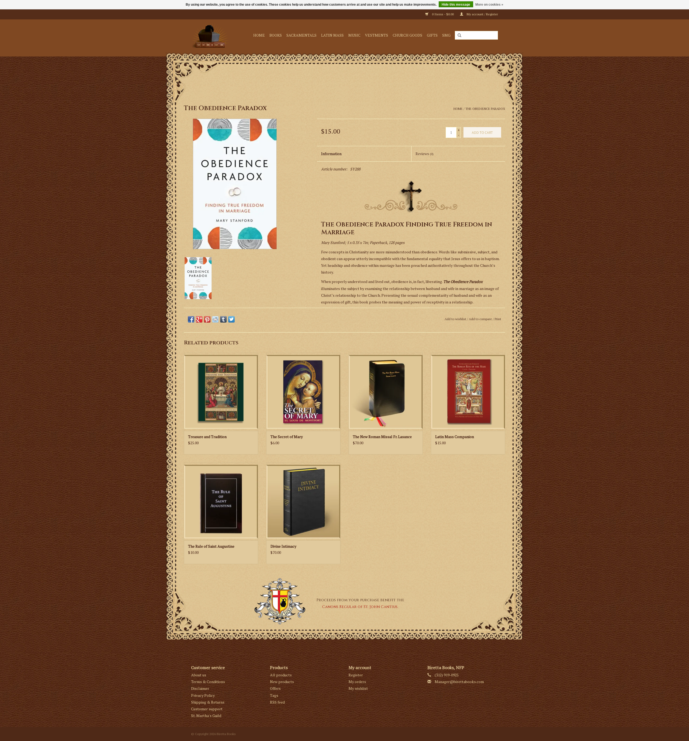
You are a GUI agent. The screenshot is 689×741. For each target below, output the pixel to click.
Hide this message (456, 4)
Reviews (425, 153)
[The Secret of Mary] (303, 392)
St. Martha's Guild (206, 715)
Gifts (432, 35)
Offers (275, 688)
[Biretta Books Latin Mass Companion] (468, 392)
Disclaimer (200, 688)
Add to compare (481, 319)
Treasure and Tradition (207, 436)
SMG (446, 35)
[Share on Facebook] (191, 319)
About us (198, 674)
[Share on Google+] (199, 319)
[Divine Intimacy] (303, 502)
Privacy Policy (203, 695)
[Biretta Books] (211, 35)
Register (356, 674)
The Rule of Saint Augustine (211, 546)
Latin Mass (332, 35)
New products (282, 681)
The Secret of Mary (286, 436)
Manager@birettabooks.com (459, 681)
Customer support (207, 708)
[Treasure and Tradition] (221, 392)
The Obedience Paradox (485, 109)
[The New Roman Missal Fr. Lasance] (386, 392)
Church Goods (407, 35)
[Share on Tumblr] (223, 319)
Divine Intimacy (283, 546)
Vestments (376, 35)
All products (281, 674)
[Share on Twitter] (231, 319)
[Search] (459, 35)
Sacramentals (301, 35)
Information (331, 153)
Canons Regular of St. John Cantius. (360, 606)
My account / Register (482, 14)
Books (275, 35)
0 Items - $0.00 (443, 14)
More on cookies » (489, 4)
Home (259, 35)
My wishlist (358, 688)
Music (354, 35)
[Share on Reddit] (215, 319)
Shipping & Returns (207, 702)
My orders (357, 681)
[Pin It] (207, 319)
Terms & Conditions (208, 681)
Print (498, 319)
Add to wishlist (455, 319)
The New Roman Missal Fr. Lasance (382, 436)
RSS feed (277, 702)
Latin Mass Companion (454, 436)
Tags (274, 695)
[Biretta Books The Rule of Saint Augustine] (221, 502)
